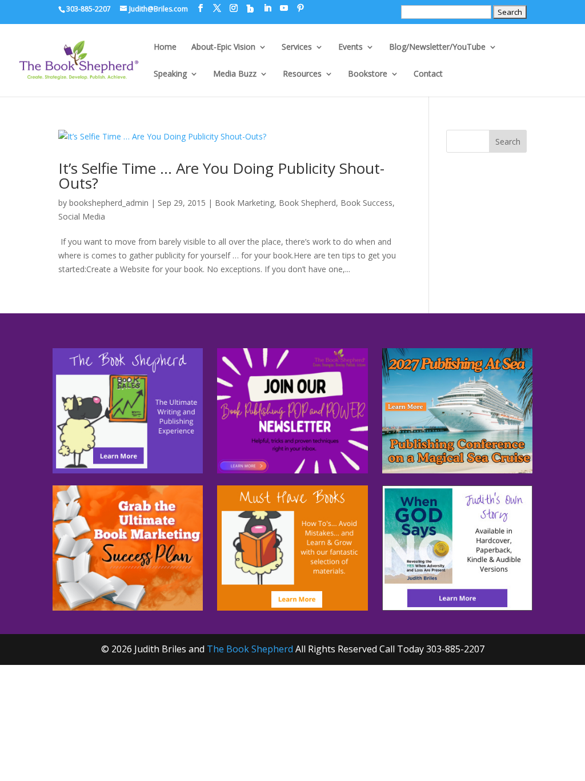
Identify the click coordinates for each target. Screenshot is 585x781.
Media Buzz (235, 74)
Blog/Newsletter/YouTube (437, 47)
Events (350, 47)
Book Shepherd (307, 202)
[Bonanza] (250, 9)
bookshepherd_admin (109, 202)
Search (507, 141)
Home (165, 47)
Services (297, 47)
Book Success (366, 202)
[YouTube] (284, 8)
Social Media (81, 216)
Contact (428, 74)
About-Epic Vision (223, 47)
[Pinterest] (300, 8)
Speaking (170, 74)
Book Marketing (244, 202)
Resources (302, 74)
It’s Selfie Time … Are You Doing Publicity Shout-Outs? (221, 175)
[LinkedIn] (267, 8)
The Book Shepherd (250, 649)
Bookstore (367, 74)
